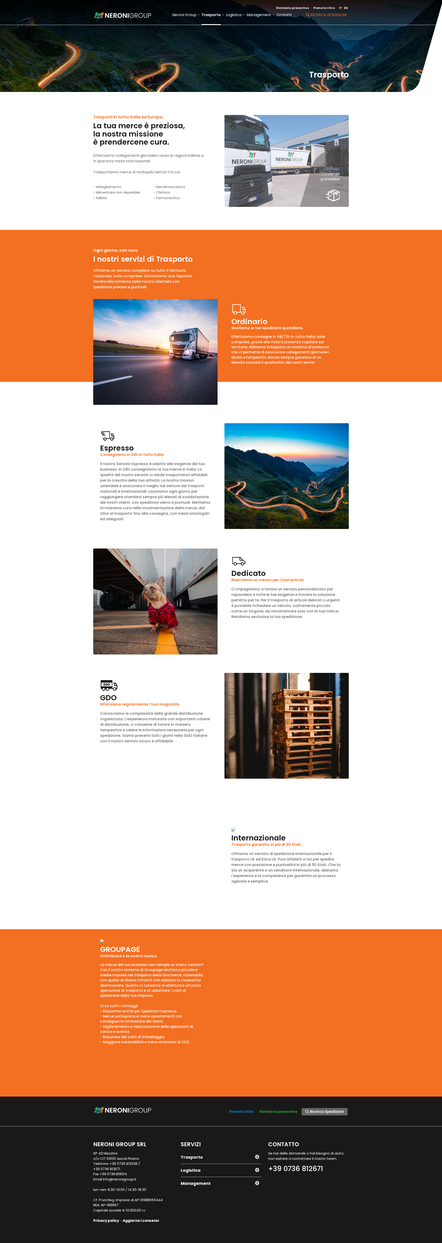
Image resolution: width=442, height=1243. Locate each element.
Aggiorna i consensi (141, 1220)
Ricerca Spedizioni (328, 14)
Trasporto (211, 14)
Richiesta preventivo (292, 8)
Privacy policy (106, 1220)
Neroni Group (184, 14)
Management (259, 14)
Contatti (283, 14)
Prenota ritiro (324, 8)
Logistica (233, 14)
